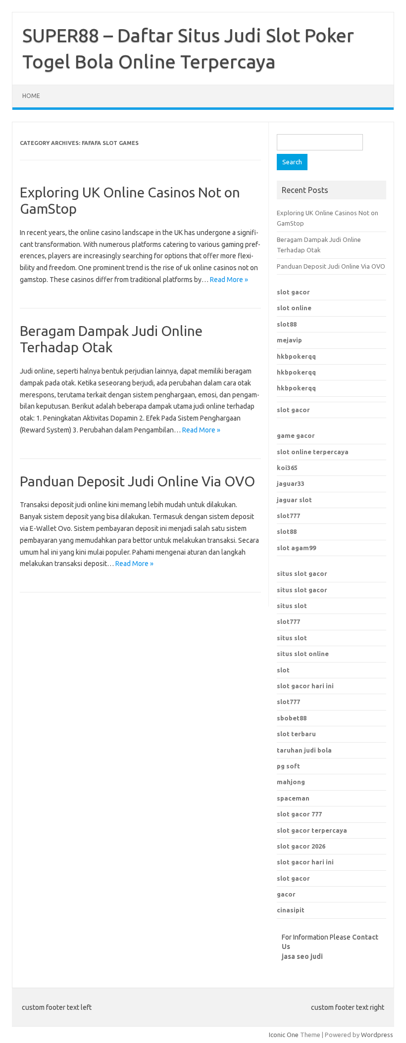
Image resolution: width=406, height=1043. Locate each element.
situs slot (292, 605)
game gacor (296, 435)
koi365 (287, 467)
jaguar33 (290, 483)
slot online (294, 307)
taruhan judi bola (304, 750)
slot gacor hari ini (305, 861)
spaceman (293, 798)
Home (31, 96)
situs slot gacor (302, 573)
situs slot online (303, 653)
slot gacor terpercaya (312, 830)
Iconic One (284, 1034)
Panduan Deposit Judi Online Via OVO (137, 481)
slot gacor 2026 (301, 846)
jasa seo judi (302, 956)
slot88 (287, 324)
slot (283, 669)
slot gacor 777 (299, 813)
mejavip (289, 339)
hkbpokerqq (296, 356)
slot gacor (293, 291)
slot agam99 (296, 547)
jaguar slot (294, 499)
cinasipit (290, 909)
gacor (286, 894)
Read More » (229, 280)
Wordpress (377, 1034)
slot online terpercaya (313, 451)
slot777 (288, 515)
